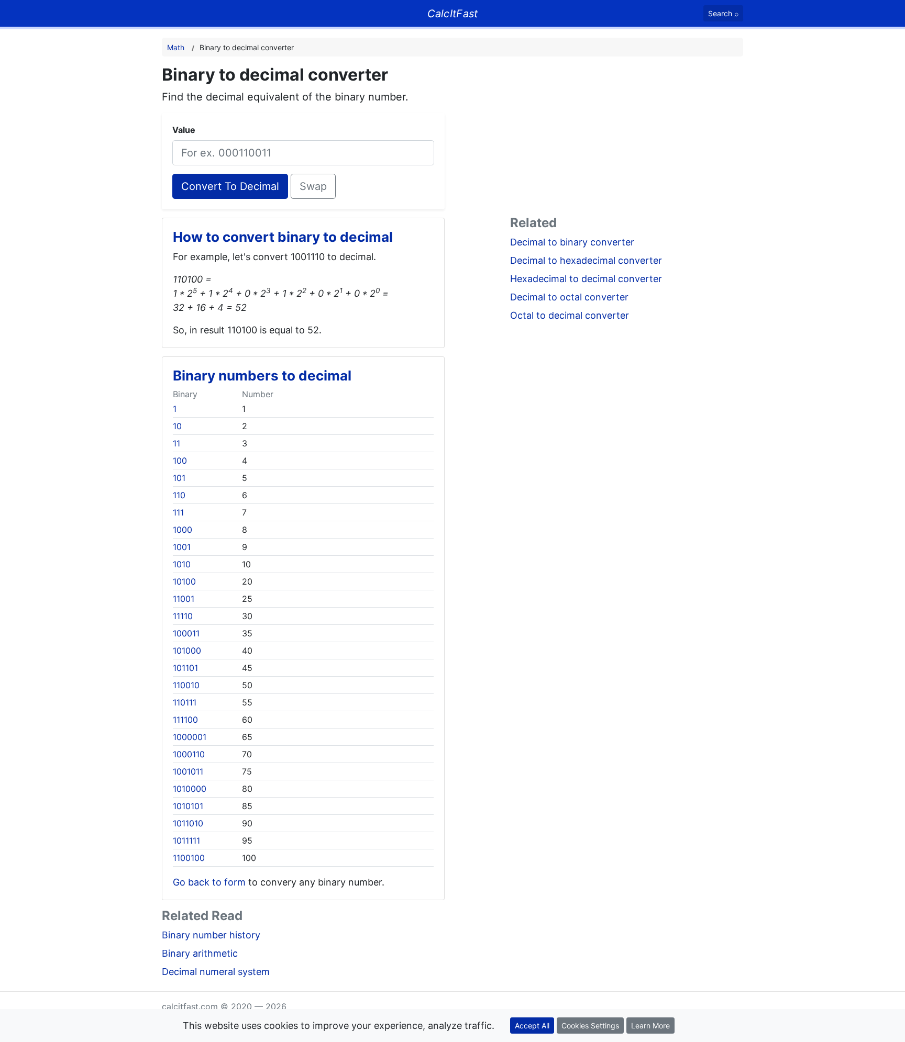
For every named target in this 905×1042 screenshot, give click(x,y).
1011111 (186, 840)
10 (177, 426)
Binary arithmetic (200, 953)
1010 (182, 564)
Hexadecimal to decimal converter (586, 278)
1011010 (188, 823)
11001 (183, 598)
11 (176, 443)
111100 (185, 719)
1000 (182, 529)
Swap (313, 186)
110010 (186, 685)
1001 (182, 547)
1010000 (189, 788)
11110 (183, 616)
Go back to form (209, 882)
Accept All (532, 1025)
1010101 (188, 806)
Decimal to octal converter (569, 297)
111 (178, 512)
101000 (187, 650)
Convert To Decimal (230, 186)
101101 (185, 668)
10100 (184, 581)
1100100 (189, 858)
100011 (186, 633)
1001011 (188, 771)
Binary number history (211, 934)
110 (179, 495)
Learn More (650, 1025)
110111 (184, 702)
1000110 (189, 754)
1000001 (189, 737)
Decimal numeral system (216, 971)
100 (180, 460)
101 (179, 478)
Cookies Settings (590, 1025)
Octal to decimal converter (569, 315)
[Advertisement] (626, 138)
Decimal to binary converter (572, 242)
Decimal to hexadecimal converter (586, 260)
